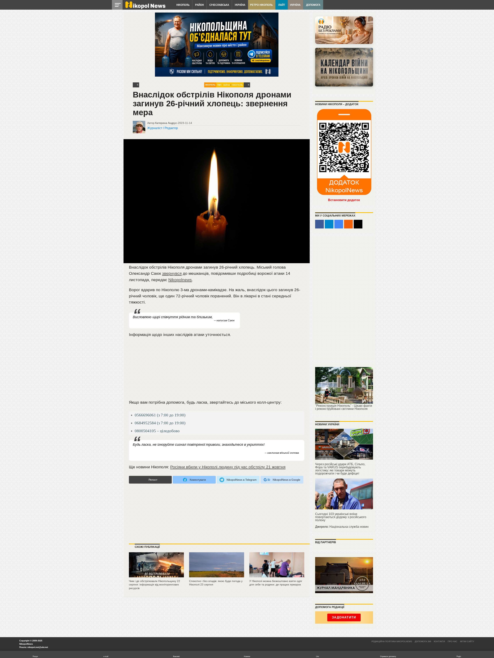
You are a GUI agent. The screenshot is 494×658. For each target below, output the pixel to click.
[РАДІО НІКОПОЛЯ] (344, 67)
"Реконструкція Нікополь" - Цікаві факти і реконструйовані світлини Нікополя (343, 407)
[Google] (338, 224)
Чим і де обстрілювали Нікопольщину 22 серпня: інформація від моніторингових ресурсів (154, 584)
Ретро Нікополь (261, 4)
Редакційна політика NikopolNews (391, 641)
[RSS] (348, 224)
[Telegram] (329, 224)
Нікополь (182, 4)
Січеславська (219, 4)
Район (199, 4)
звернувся (172, 273)
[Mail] (358, 224)
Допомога (313, 4)
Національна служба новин (349, 526)
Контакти (439, 641)
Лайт (281, 4)
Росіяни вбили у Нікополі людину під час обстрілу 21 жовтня (227, 467)
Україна (240, 4)
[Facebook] (319, 224)
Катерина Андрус (166, 122)
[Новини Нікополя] (145, 8)
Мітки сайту (467, 641)
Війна (226, 85)
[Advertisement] (216, 370)
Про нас (452, 641)
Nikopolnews (180, 279)
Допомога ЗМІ (423, 641)
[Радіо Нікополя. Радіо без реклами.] (344, 30)
